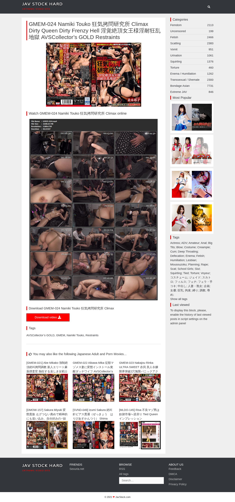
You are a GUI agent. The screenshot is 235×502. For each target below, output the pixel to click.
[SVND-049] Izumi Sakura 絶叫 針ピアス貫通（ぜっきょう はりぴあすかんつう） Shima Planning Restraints (93, 414)
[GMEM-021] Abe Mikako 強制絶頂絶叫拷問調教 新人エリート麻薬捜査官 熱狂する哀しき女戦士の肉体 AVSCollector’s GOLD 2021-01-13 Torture (47, 367)
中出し (182, 286)
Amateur (193, 243)
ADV (184, 243)
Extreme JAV (191, 91)
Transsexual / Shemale (191, 79)
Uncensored (191, 31)
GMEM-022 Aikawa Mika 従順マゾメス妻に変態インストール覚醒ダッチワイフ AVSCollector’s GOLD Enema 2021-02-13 (93, 367)
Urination (191, 55)
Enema (190, 255)
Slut (197, 268)
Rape (204, 264)
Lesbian (191, 260)
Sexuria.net (77, 469)
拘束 (188, 290)
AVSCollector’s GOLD (40, 335)
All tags (124, 474)
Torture (191, 67)
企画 (207, 286)
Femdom (191, 25)
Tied (186, 273)
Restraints (92, 335)
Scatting (191, 43)
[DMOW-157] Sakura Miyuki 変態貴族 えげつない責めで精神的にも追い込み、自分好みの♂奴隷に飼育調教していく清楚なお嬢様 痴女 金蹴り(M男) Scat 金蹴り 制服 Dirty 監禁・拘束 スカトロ (46, 414)
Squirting (191, 61)
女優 (173, 290)
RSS (122, 469)
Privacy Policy (178, 484)
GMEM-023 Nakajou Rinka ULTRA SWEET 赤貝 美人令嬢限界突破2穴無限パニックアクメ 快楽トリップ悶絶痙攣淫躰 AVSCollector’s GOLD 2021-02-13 (139, 367)
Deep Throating (188, 251)
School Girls (185, 268)
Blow (179, 247)
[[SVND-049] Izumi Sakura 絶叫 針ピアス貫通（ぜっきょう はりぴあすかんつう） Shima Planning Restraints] (93, 448)
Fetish (191, 37)
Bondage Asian (191, 85)
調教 (202, 290)
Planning (193, 264)
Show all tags (178, 299)
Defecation (177, 255)
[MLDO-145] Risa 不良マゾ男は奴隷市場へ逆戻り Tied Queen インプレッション (139, 414)
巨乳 (180, 290)
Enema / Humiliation (191, 73)
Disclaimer (175, 479)
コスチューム (179, 277)
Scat (173, 268)
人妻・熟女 (195, 286)
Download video (46, 317)
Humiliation (177, 260)
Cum (173, 251)
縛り (195, 290)
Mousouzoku (178, 264)
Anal (204, 243)
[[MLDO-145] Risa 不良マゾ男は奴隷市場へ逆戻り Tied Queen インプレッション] (140, 448)
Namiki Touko (75, 335)
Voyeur (205, 273)
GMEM (60, 335)
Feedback (175, 469)
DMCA (173, 474)
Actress (175, 243)
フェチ (192, 281)
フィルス (180, 281)
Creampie (203, 247)
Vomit (191, 49)
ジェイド (195, 277)
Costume (190, 247)
